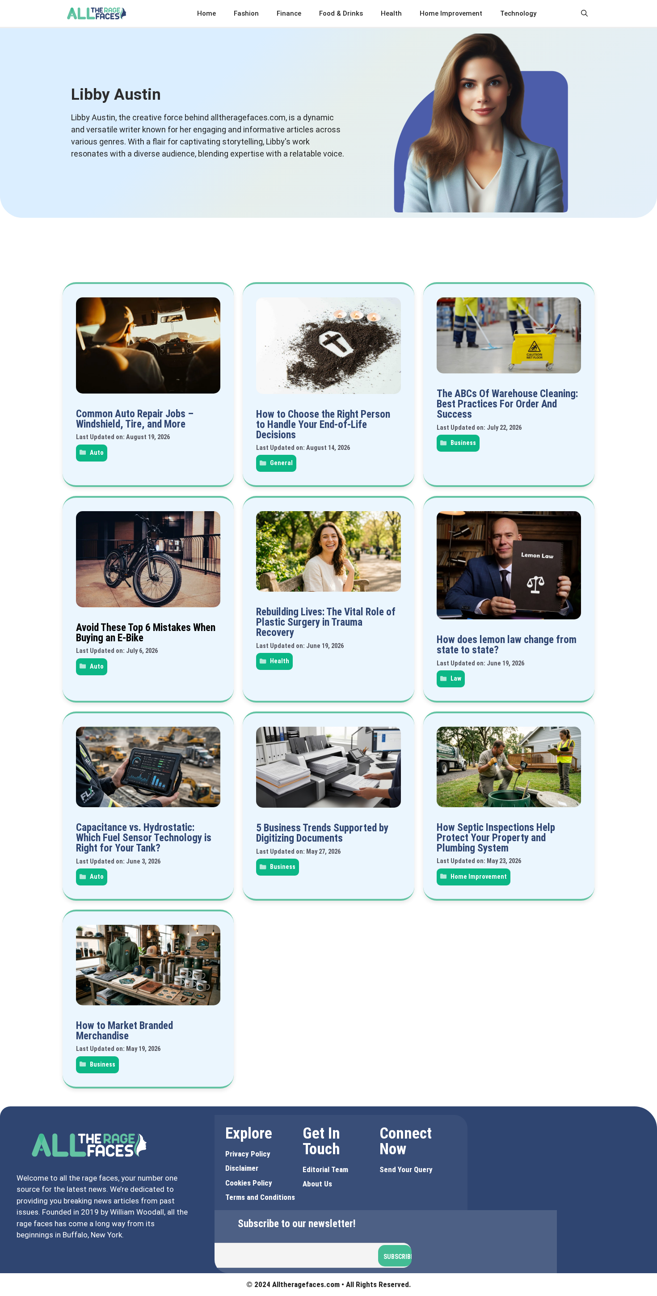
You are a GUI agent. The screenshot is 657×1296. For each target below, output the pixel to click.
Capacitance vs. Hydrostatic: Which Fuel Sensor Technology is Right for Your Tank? (143, 838)
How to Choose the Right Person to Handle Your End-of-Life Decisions (323, 424)
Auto (97, 453)
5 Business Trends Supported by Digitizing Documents (322, 833)
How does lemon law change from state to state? (507, 645)
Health (391, 13)
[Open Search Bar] (584, 13)
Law (456, 678)
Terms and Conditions (260, 1197)
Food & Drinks (341, 13)
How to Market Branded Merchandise (124, 1031)
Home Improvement (451, 13)
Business (463, 443)
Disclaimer (241, 1168)
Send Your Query (406, 1169)
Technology (518, 13)
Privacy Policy (247, 1153)
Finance (289, 13)
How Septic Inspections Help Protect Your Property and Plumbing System (496, 838)
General (281, 463)
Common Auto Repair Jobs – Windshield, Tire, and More (135, 419)
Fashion (246, 13)
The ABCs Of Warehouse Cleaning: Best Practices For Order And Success (507, 404)
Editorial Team (325, 1169)
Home (206, 13)
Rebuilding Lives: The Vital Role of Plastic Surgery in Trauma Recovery (326, 622)
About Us (317, 1183)
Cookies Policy (248, 1182)
